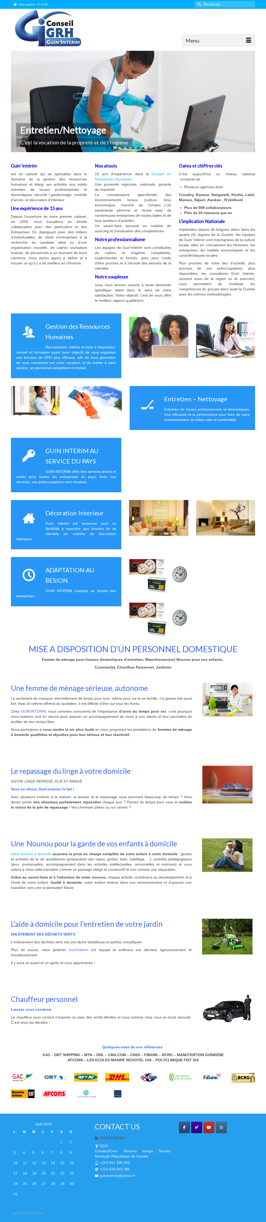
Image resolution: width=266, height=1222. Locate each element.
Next (259, 101)
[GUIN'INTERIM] (49, 28)
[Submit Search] (198, 4)
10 (154, 148)
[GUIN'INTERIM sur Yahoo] (196, 1127)
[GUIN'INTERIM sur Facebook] (184, 1127)
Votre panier (33, 4)
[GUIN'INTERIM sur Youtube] (208, 1127)
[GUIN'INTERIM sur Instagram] (221, 1127)
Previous (6, 101)
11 (159, 148)
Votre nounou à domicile (31, 854)
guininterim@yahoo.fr (117, 1176)
